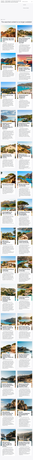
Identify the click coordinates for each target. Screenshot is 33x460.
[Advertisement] (16, 11)
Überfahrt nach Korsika (25, 1)
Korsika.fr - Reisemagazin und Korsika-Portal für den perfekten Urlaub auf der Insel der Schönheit (11, 2)
